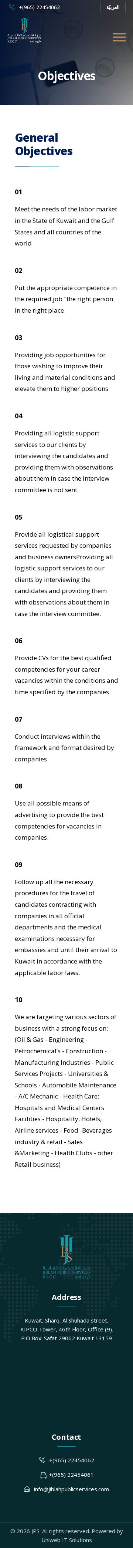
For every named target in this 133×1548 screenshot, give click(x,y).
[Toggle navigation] (119, 37)
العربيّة (113, 7)
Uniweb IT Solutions (66, 1540)
